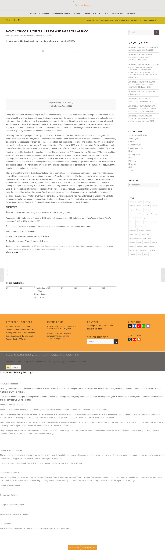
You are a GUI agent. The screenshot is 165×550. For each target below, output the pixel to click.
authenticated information (21, 246)
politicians (132, 242)
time (145, 246)
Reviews (132, 164)
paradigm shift (145, 234)
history (147, 222)
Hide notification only (89, 547)
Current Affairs (134, 145)
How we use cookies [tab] (9, 384)
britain (139, 205)
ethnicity (131, 218)
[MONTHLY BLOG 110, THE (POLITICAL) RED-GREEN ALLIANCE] (2, 275)
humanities (154, 222)
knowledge (139, 226)
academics (132, 202)
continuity (154, 205)
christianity (146, 205)
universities (143, 250)
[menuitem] (33, 14)
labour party (132, 230)
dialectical (147, 210)
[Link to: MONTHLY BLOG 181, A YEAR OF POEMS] (68, 293)
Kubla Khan (108, 246)
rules (38, 249)
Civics (21, 35)
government (147, 218)
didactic (77, 246)
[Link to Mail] (157, 354)
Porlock (33, 249)
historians (139, 222)
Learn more (15, 367)
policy (149, 238)
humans (131, 226)
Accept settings (74, 547)
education (141, 214)
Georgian (139, 218)
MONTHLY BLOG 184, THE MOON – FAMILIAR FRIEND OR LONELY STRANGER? (141, 57)
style (43, 249)
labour (147, 226)
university (152, 250)
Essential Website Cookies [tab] (11, 405)
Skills (130, 167)
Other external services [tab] (10, 472)
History (131, 151)
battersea (132, 205)
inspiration (99, 246)
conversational (57, 246)
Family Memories (135, 148)
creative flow (69, 246)
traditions (151, 246)
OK (8, 367)
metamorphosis (134, 234)
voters (139, 254)
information (90, 246)
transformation (133, 250)
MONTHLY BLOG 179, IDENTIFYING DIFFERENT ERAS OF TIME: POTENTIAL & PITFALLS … (143, 108)
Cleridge (48, 246)
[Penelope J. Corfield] (82, 5)
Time (130, 170)
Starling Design (74, 355)
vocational (132, 254)
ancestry (147, 202)
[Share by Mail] (9, 275)
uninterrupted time (53, 249)
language (141, 230)
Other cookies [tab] (6, 524)
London (148, 230)
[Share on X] (9, 259)
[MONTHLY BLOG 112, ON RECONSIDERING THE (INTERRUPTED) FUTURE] (163, 275)
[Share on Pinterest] (9, 267)
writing (145, 254)
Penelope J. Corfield (44, 35)
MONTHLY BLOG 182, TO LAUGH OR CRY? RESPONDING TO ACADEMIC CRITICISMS (141, 84)
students (132, 246)
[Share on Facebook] (9, 255)
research (154, 242)
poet (144, 238)
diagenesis (139, 210)
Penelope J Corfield (21, 249)
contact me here (94, 329)
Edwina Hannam (60, 355)
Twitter (32, 232)
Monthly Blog (28, 35)
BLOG (34, 246)
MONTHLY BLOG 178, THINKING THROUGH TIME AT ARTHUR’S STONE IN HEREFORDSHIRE (143, 118)
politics (139, 242)
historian (131, 222)
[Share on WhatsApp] (9, 263)
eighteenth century (151, 214)
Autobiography (134, 139)
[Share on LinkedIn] (9, 271)
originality (9, 249)
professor (146, 242)
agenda (140, 202)
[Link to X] (150, 354)
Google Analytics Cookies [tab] (11, 450)
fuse (83, 246)
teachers (139, 246)
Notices (131, 158)
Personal (132, 161)
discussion (132, 214)
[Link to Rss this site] (153, 354)
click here (44, 236)
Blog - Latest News (14, 20)
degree (131, 210)
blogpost (40, 246)
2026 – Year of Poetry (137, 135)
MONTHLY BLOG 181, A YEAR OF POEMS (143, 91)
